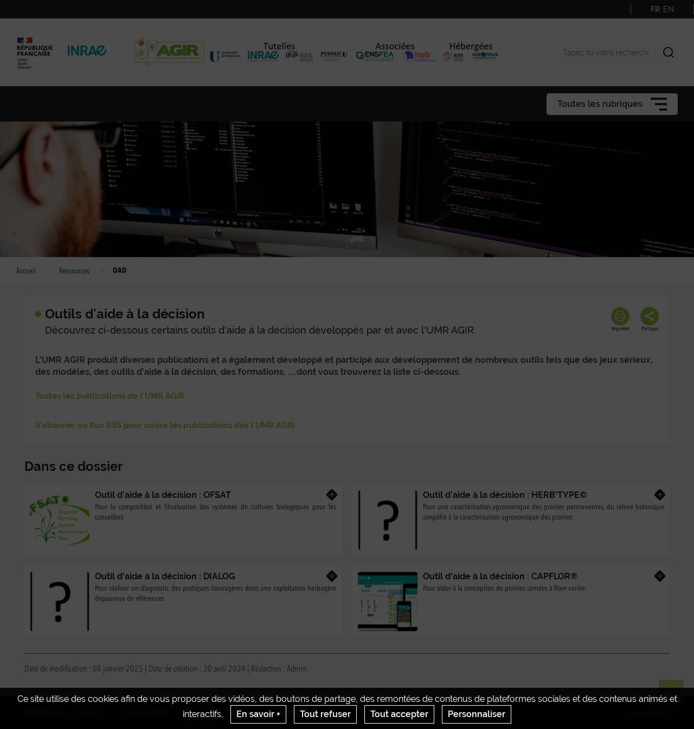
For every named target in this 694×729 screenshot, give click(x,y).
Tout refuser (325, 714)
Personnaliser (476, 714)
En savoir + (258, 714)
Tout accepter (399, 714)
